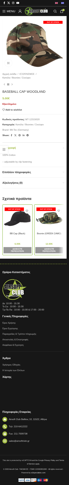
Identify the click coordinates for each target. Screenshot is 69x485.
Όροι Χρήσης (9, 323)
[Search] (55, 11)
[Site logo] (36, 11)
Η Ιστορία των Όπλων (13, 370)
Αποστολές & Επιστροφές (15, 339)
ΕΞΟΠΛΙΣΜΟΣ (27, 74)
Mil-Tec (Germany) (19, 130)
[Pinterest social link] (19, 135)
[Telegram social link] (28, 135)
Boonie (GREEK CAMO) (49, 233)
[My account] (20, 11)
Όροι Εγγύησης (10, 328)
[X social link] (8, 2)
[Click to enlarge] (8, 63)
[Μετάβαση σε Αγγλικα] (56, 3)
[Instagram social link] (13, 2)
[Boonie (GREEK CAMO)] (49, 218)
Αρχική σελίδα (9, 74)
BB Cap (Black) (17, 233)
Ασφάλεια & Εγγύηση (13, 345)
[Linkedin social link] (24, 135)
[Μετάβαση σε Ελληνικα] (62, 3)
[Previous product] (4, 84)
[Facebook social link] (4, 2)
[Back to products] (8, 84)
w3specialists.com (38, 473)
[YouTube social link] (17, 2)
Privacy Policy (49, 460)
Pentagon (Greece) (17, 238)
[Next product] (12, 84)
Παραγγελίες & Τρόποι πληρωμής (19, 334)
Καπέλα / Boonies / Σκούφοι (16, 77)
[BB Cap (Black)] (17, 218)
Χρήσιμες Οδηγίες (11, 364)
